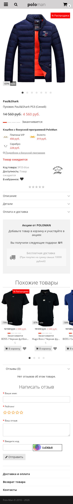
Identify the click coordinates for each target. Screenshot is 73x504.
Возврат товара (14, 482)
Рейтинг (9, 406)
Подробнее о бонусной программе (25, 152)
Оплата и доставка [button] (15, 212)
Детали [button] (8, 204)
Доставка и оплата (16, 474)
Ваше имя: (11, 393)
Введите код (12, 441)
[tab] (36, 196)
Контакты (10, 490)
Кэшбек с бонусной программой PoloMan (30, 129)
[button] (22, 93)
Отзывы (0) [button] (13, 369)
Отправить (15, 457)
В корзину (14, 348)
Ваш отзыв (11, 420)
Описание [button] (10, 196)
